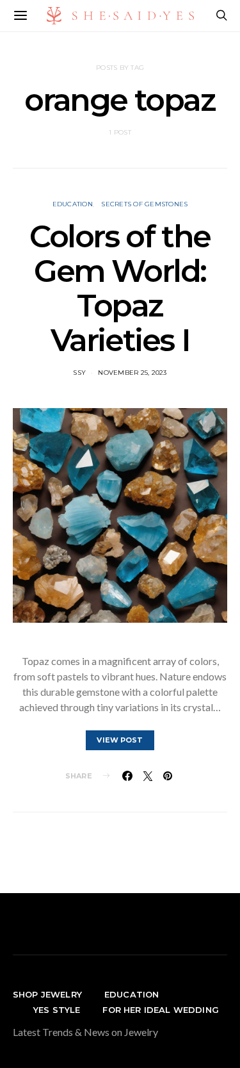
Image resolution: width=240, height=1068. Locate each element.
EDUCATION (131, 994)
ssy (79, 372)
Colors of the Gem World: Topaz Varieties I (120, 288)
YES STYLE (56, 1010)
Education (72, 204)
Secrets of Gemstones (144, 204)
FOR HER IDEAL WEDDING (160, 1010)
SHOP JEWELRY (47, 994)
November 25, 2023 (132, 372)
